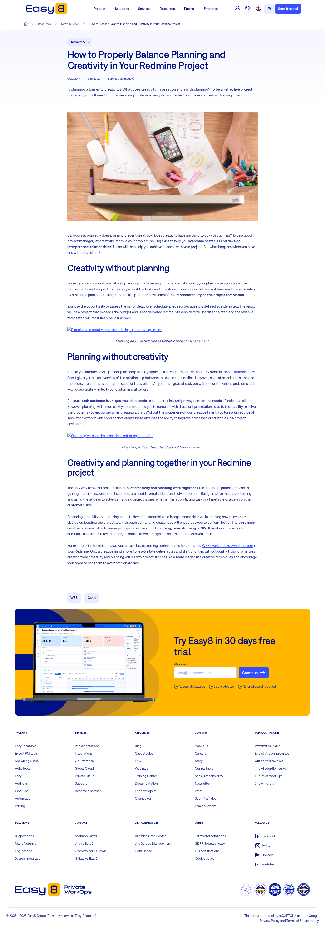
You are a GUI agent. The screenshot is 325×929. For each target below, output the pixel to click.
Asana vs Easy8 (86, 836)
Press (198, 791)
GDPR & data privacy (210, 843)
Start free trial (288, 8)
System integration (28, 858)
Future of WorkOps (268, 776)
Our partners (204, 768)
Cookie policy (204, 858)
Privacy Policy (270, 921)
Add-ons (21, 783)
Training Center (146, 776)
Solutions (122, 8)
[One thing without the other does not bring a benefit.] (110, 435)
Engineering (23, 851)
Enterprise (211, 8)
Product (99, 8)
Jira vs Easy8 (84, 843)
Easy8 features (25, 746)
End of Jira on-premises (272, 753)
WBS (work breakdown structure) (227, 545)
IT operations (24, 836)
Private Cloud (84, 776)
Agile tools (22, 768)
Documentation (146, 783)
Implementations (87, 746)
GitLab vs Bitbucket (269, 761)
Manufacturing (26, 843)
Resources (167, 8)
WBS (74, 597)
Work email (181, 664)
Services (144, 8)
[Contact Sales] (269, 9)
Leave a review (205, 806)
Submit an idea (205, 798)
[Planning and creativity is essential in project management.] (114, 329)
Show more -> (264, 783)
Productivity (77, 42)
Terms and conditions (210, 836)
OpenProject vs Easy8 (90, 851)
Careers (200, 753)
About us (201, 746)
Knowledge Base (27, 761)
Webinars (141, 768)
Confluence (143, 851)
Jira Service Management (153, 843)
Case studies (144, 753)
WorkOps (21, 791)
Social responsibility (209, 776)
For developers (145, 791)
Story (199, 761)
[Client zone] (237, 8)
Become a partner (88, 791)
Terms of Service (298, 921)
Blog (138, 746)
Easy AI (20, 776)
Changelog (143, 798)
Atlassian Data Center (150, 836)
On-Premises (84, 761)
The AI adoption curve (270, 768)
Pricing (189, 8)
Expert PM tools (26, 753)
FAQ (138, 761)
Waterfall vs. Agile (267, 746)
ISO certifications (207, 851)
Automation (23, 798)
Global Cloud (84, 768)
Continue (250, 672)
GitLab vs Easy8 (86, 858)
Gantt (92, 597)
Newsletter (202, 783)
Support (81, 783)
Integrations (83, 753)
